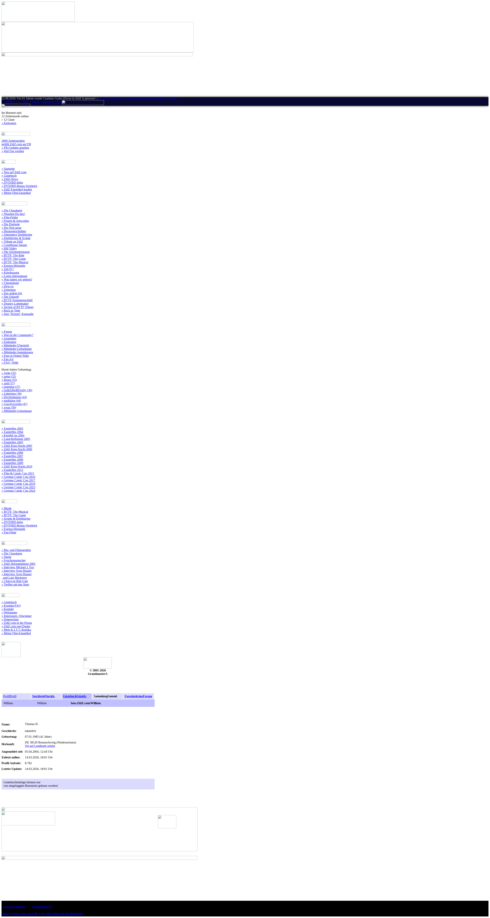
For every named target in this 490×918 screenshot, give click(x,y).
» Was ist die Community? (17, 335)
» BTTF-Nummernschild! (17, 300)
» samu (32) (9, 376)
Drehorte (48, 101)
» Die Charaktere (12, 210)
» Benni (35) (9, 379)
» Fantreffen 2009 (12, 463)
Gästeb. (82, 696)
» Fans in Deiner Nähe (15, 355)
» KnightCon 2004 (13, 435)
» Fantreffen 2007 (12, 456)
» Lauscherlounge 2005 (16, 439)
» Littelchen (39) (12, 393)
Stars (59, 101)
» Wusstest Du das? (13, 214)
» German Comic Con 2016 (18, 476)
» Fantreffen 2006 (12, 452)
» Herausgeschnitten (14, 231)
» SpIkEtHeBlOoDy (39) (17, 390)
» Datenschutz (10, 619)
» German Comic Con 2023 (18, 487)
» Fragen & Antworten (15, 220)
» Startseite (8, 168)
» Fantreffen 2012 (12, 470)
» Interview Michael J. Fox (18, 567)
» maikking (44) (11, 400)
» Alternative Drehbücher (17, 234)
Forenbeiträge (134, 696)
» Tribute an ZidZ (12, 241)
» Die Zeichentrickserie (16, 251)
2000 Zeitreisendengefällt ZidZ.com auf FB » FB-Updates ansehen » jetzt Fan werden (16, 146)
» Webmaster (9, 612)
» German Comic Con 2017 (18, 480)
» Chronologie (10, 283)
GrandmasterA (42, 906)
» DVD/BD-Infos (12, 182)
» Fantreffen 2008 (12, 459)
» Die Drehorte (11, 224)
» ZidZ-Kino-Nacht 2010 (17, 466)
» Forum (7, 331)
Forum (35, 101)
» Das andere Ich (12, 293)
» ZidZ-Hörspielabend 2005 (18, 563)
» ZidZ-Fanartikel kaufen (17, 189)
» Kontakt (8, 609)
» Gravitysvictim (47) (14, 404)
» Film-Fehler (10, 217)
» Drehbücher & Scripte (16, 238)
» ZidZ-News (10, 179)
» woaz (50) (9, 407)
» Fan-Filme (9, 532)
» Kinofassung (10, 272)
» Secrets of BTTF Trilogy (18, 307)
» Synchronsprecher (14, 560)
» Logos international (14, 276)
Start (25, 101)
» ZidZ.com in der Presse (17, 622)
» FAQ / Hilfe (10, 362)
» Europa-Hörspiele (13, 265)
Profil (6, 696)
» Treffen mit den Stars (15, 584)
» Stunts (6, 557)
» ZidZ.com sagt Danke (16, 626)
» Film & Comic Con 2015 (18, 473)
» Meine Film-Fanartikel (16, 192)
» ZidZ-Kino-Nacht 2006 (17, 449)
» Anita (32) (9, 373)
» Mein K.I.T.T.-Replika (16, 629)
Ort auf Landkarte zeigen (40, 745)
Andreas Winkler (13, 906)
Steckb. (50, 696)
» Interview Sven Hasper (17, 570)
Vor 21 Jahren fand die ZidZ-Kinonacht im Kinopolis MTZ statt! (138, 98)
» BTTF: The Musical (15, 262)
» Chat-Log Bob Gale (15, 581)
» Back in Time (11, 310)
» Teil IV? (8, 269)
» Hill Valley (9, 248)
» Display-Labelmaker (15, 303)
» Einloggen (9, 123)
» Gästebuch (9, 175)
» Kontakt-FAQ (11, 605)
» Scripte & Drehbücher (16, 518)
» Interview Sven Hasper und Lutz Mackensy (17, 576)
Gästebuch (70, 696)
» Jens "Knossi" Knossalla (17, 314)
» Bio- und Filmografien (16, 550)
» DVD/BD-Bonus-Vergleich (19, 186)
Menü (10, 101)
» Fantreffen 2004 (12, 432)
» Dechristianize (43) (14, 397)
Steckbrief (38, 696)
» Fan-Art (7, 359)
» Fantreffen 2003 (12, 428)
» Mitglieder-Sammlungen (17, 352)
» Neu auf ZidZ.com (14, 172)
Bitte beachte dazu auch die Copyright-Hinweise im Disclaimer (42, 913)
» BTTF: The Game (14, 258)
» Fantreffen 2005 (12, 442)
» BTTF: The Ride (13, 255)
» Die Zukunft (10, 296)
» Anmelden (9, 338)
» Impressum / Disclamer (17, 616)
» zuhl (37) (8, 383)
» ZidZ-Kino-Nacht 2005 (17, 445)
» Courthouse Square (14, 245)
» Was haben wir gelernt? (17, 279)
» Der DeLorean (11, 227)
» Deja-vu (8, 286)
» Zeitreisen (9, 289)
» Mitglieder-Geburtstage (17, 348)
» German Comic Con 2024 (18, 490)
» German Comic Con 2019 (18, 483)
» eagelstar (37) (11, 386)
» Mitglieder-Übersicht (15, 345)
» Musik (6, 508)
